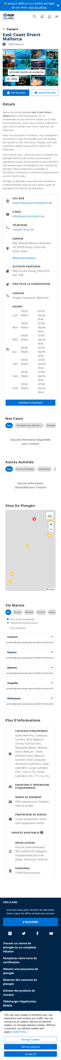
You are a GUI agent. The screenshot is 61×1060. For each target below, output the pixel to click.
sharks (17, 612)
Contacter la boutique (31, 402)
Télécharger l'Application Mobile (19, 1003)
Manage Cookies (30, 1039)
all (8, 612)
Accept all (30, 1054)
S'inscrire (30, 922)
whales (29, 612)
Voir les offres (38, 7)
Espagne (11, 29)
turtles (41, 612)
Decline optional (30, 1046)
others (52, 612)
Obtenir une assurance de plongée (20, 971)
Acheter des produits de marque (19, 992)
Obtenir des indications (24, 258)
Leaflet (51, 589)
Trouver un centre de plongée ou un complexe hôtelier (19, 947)
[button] (27, 546)
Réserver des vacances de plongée (20, 982)
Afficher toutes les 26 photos (26, 72)
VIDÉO (14, 79)
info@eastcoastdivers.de (28, 216)
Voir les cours (18, 92)
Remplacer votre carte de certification (20, 960)
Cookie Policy (19, 1031)
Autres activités (47, 92)
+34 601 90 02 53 (23, 230)
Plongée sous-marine (28, 425)
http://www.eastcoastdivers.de (32, 203)
